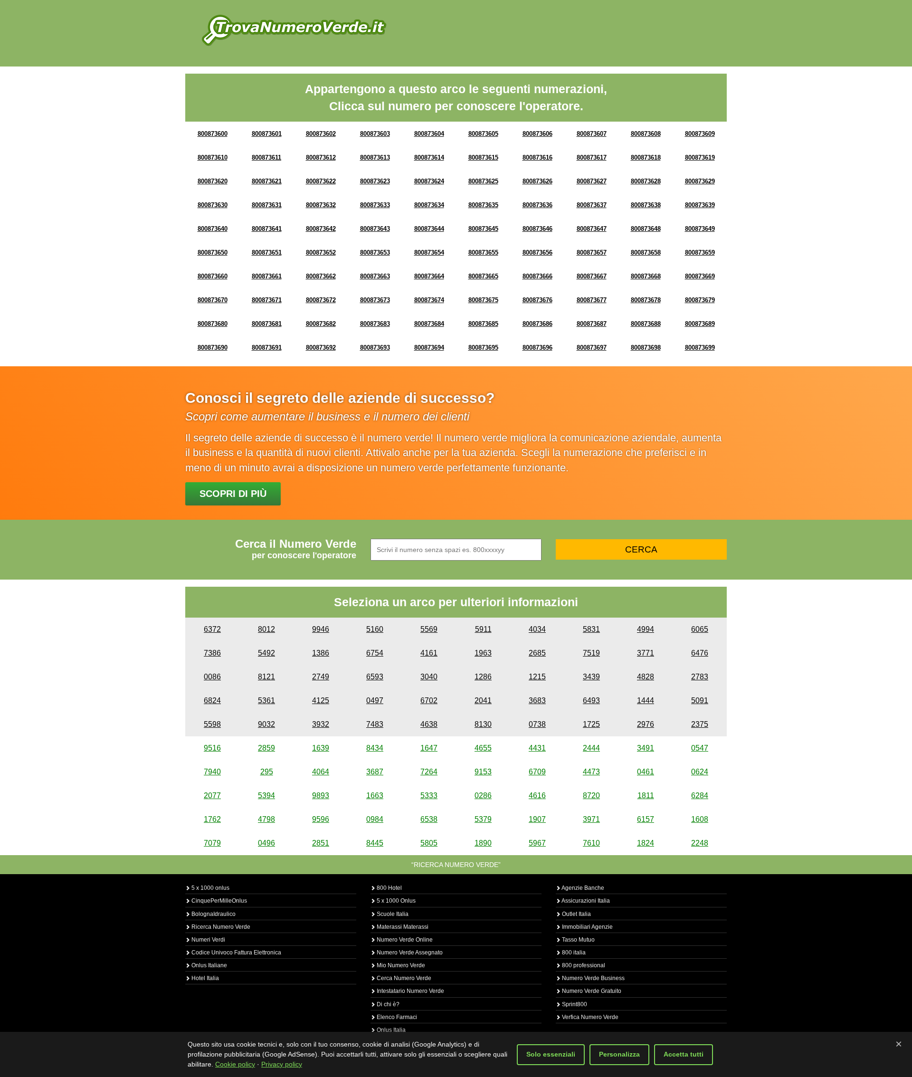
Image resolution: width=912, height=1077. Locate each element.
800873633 (375, 205)
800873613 (375, 157)
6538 (428, 819)
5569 (428, 629)
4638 (428, 724)
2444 (591, 748)
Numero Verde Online (404, 939)
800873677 (592, 300)
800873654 (429, 252)
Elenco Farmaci (396, 1017)
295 (266, 772)
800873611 (266, 157)
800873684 (429, 323)
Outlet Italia (575, 914)
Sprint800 (573, 1004)
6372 (212, 629)
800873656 (537, 252)
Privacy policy (281, 1064)
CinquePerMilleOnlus (218, 900)
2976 (645, 724)
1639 (320, 748)
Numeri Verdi (207, 939)
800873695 (483, 347)
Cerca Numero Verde (403, 978)
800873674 (429, 300)
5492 (266, 653)
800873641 (267, 228)
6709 (537, 772)
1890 (483, 843)
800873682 (321, 323)
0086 (212, 677)
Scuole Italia (391, 914)
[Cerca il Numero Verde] (294, 30)
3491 (645, 748)
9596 (320, 819)
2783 (699, 677)
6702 (428, 700)
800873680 (213, 323)
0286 (483, 795)
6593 (374, 677)
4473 (591, 772)
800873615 (483, 157)
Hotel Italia (204, 978)
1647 (428, 748)
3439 (591, 677)
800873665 (483, 276)
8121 (266, 677)
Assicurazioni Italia (585, 900)
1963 (483, 653)
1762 (212, 819)
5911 (483, 629)
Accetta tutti (683, 1054)
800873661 (267, 276)
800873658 (646, 252)
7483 (374, 724)
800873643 (375, 228)
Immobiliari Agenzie (586, 927)
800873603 (375, 133)
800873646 (537, 228)
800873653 (375, 252)
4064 (320, 772)
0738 (537, 724)
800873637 (592, 205)
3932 (320, 724)
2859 (266, 748)
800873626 (537, 181)
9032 (266, 724)
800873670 (213, 300)
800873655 (483, 252)
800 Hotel (388, 888)
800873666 (537, 276)
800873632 (321, 205)
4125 (320, 700)
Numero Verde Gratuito (590, 991)
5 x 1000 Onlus (395, 900)
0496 (266, 843)
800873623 (375, 181)
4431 (537, 748)
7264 (428, 772)
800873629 (700, 181)
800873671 (267, 300)
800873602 (321, 133)
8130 (483, 724)
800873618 (646, 157)
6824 (212, 700)
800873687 (592, 323)
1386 (320, 653)
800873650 (213, 252)
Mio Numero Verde (400, 965)
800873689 (700, 323)
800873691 (267, 347)
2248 (699, 843)
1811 (645, 795)
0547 (699, 748)
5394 (266, 795)
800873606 (537, 133)
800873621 (267, 181)
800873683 (375, 323)
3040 (428, 677)
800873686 (537, 323)
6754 (374, 653)
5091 (699, 700)
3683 (537, 700)
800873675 (483, 300)
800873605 (483, 133)
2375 (699, 724)
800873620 (213, 181)
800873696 (537, 347)
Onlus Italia (390, 1030)
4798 (266, 819)
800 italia (573, 952)
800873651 (267, 252)
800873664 (429, 276)
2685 (537, 653)
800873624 (429, 181)
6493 (591, 700)
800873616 (537, 157)
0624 (699, 772)
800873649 (700, 228)
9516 (212, 748)
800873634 (429, 205)
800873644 (429, 228)
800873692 (321, 347)
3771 (645, 653)
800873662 (321, 276)
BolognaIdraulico (213, 914)
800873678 (646, 300)
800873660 (213, 276)
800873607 (592, 133)
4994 (645, 629)
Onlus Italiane (208, 965)
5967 (537, 843)
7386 (212, 653)
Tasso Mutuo (577, 939)
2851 (320, 843)
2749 (320, 677)
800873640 (213, 228)
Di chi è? (387, 1004)
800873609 (700, 133)
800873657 (592, 252)
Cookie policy (235, 1064)
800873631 (267, 205)
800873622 (321, 181)
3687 (374, 772)
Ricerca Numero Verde (220, 927)
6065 (699, 629)
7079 (212, 843)
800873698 (646, 347)
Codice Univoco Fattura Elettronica (235, 952)
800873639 (700, 205)
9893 (320, 795)
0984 (374, 819)
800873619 (700, 157)
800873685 (483, 323)
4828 (645, 677)
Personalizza (619, 1054)
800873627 (592, 181)
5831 (591, 629)
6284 (699, 795)
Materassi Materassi (401, 927)
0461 (645, 772)
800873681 (267, 323)
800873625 (483, 181)
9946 (320, 629)
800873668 (646, 276)
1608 (699, 819)
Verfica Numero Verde (589, 1017)
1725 (591, 724)
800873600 (213, 133)
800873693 (375, 347)
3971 (591, 819)
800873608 (646, 133)
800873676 (537, 300)
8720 (591, 795)
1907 (537, 819)
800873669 (700, 276)
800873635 (483, 205)
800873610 (213, 157)
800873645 (483, 228)
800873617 (592, 157)
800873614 (429, 157)
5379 (483, 819)
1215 (537, 677)
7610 (591, 843)
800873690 (213, 347)
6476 (699, 653)
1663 (374, 795)
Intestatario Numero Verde (409, 991)
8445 (374, 843)
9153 (483, 772)
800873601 (267, 133)
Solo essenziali (550, 1054)
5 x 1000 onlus (209, 888)
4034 (537, 629)
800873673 (375, 300)
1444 (645, 700)
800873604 (429, 133)
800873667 (592, 276)
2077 (212, 795)
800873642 (321, 228)
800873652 (321, 252)
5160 (374, 629)
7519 (591, 653)
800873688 (646, 323)
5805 (428, 843)
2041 (483, 700)
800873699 (700, 347)
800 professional (582, 965)
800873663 (375, 276)
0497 (374, 700)
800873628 (646, 181)
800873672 (321, 300)
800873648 (646, 228)
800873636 (537, 205)
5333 (428, 795)
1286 (483, 677)
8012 (266, 629)
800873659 (700, 252)
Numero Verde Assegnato (409, 952)
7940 (212, 772)
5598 (212, 724)
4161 (428, 653)
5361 (266, 700)
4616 (537, 795)
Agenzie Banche (582, 888)
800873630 (213, 205)
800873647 (592, 228)
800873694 (429, 347)
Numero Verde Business (592, 978)
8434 (374, 748)
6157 (645, 819)
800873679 (700, 300)
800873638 (646, 205)
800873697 (592, 347)
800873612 (321, 157)
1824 (645, 843)
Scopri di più (233, 493)
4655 (483, 748)
